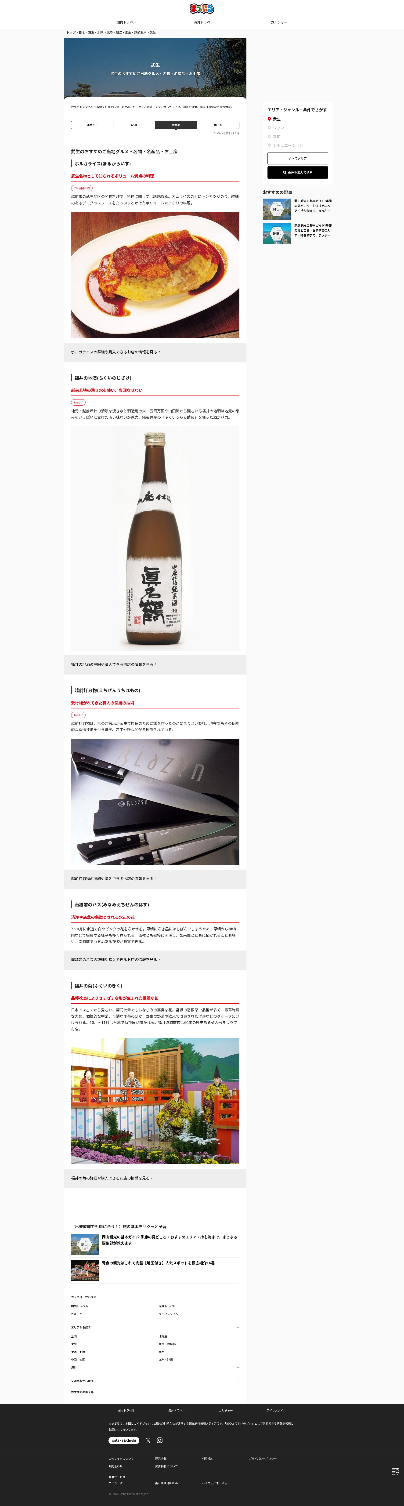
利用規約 (207, 1458)
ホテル (218, 125)
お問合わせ (115, 1466)
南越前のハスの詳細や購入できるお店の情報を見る (114, 959)
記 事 (134, 125)
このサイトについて (121, 1458)
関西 (161, 1352)
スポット (92, 125)
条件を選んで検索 (300, 172)
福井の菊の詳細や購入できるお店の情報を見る (110, 1178)
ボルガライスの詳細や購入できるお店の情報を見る (114, 352)
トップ (71, 32)
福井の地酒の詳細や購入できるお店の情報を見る (112, 664)
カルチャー (279, 22)
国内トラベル (126, 22)
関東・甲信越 (167, 1344)
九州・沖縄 (166, 1359)
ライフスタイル (168, 1314)
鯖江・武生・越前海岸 (131, 32)
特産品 (176, 125)
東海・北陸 (95, 32)
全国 (74, 1336)
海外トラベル (203, 22)
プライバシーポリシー (263, 1458)
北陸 (110, 32)
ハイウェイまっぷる (214, 1483)
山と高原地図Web (166, 1483)
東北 (74, 1344)
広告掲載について (166, 1466)
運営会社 (160, 1458)
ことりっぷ (115, 1483)
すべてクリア (298, 158)
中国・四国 (78, 1359)
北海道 (163, 1336)
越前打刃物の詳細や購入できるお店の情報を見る (112, 878)
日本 (82, 32)
